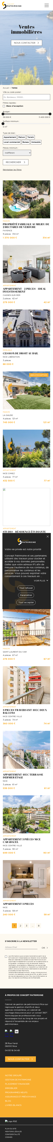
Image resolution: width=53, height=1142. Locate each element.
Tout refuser (47, 536)
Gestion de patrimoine (18, 1080)
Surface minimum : (11, 121)
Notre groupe (13, 1075)
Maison (21, 137)
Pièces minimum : (10, 148)
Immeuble (36, 142)
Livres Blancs (13, 1105)
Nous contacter (24, 43)
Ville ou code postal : (12, 92)
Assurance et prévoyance (20, 1097)
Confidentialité (12, 1134)
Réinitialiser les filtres (12, 170)
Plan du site (10, 1129)
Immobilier (11, 1088)
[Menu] (46, 5)
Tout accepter (26, 602)
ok (43, 948)
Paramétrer (26, 595)
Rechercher (14, 162)
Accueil (6, 88)
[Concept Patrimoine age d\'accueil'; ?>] (11, 5)
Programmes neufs (16, 1092)
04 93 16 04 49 (12, 1050)
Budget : (7, 112)
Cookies (8, 1137)
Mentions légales (13, 1131)
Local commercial (12, 142)
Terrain (30, 137)
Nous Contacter (18, 1059)
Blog (8, 1101)
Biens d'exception (14, 106)
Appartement (10, 137)
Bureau (25, 142)
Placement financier (17, 1084)
